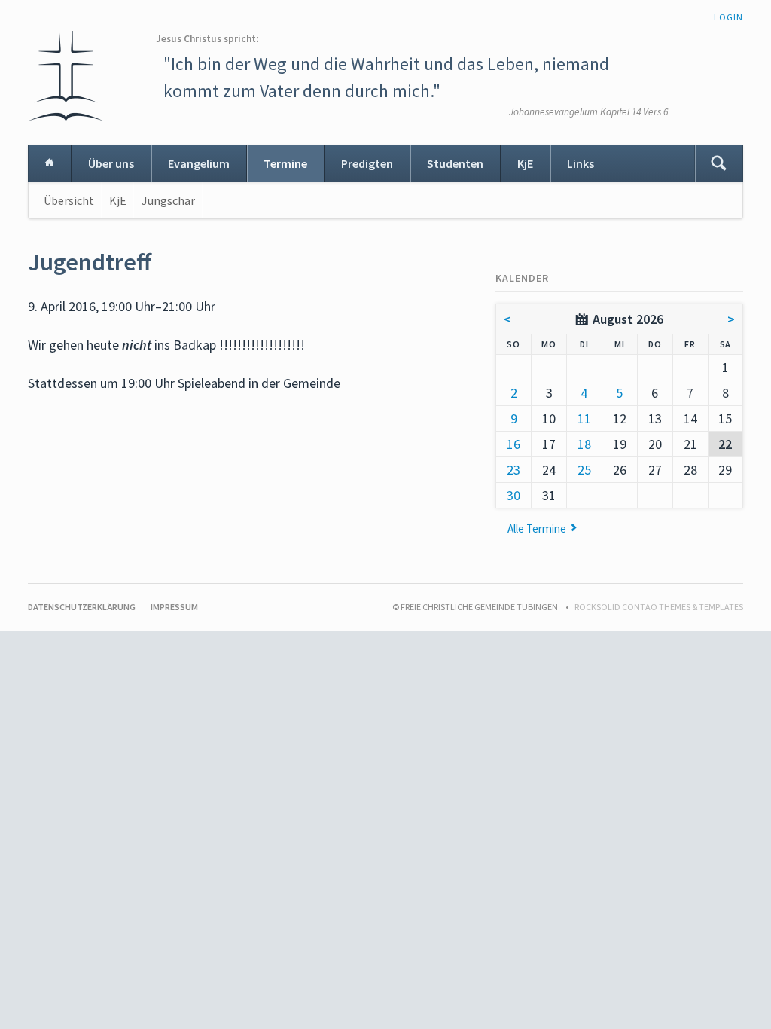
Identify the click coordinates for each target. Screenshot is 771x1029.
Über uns (111, 163)
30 (513, 495)
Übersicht (69, 200)
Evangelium (199, 163)
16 (513, 444)
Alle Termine (536, 528)
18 (584, 444)
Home (50, 163)
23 (513, 469)
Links (580, 163)
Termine (285, 163)
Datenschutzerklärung (82, 606)
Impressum (174, 606)
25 (584, 469)
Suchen (718, 163)
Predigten (367, 163)
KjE (525, 163)
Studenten (455, 163)
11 (584, 418)
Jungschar (168, 200)
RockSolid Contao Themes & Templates (658, 606)
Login (728, 17)
